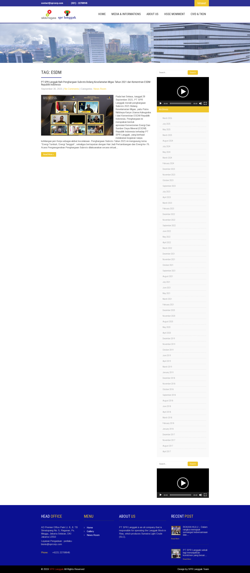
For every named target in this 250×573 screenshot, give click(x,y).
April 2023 (167, 197)
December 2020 (169, 310)
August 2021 (168, 276)
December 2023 (169, 169)
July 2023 (166, 191)
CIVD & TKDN (198, 14)
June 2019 (167, 355)
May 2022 (166, 237)
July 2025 (166, 124)
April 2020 (167, 333)
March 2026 (167, 118)
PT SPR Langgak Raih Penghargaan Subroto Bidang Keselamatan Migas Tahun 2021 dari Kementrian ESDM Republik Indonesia (95, 83)
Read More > (48, 154)
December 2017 (169, 434)
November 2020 (169, 316)
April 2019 (167, 361)
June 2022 (167, 231)
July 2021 (166, 282)
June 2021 (167, 287)
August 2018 (168, 400)
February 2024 (168, 163)
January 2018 (168, 429)
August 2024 (168, 141)
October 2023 (168, 180)
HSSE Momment (174, 14)
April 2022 (167, 242)
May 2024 (166, 152)
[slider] (180, 103)
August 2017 (168, 446)
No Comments (71, 89)
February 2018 (168, 423)
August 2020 (168, 321)
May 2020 (166, 327)
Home (102, 14)
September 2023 (169, 186)
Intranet (201, 3)
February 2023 (168, 208)
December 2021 (169, 254)
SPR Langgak (56, 569)
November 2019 (169, 344)
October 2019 (168, 350)
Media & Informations (126, 14)
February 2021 (168, 304)
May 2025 (166, 129)
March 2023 (167, 203)
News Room (99, 89)
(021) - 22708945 (79, 3)
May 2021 (166, 293)
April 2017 (167, 451)
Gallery (90, 531)
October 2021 (168, 265)
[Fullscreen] (205, 103)
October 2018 (168, 389)
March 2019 (167, 367)
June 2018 (167, 406)
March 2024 (167, 158)
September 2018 (169, 395)
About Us (152, 14)
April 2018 (167, 412)
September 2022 (169, 225)
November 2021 (169, 259)
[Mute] (200, 103)
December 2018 (169, 378)
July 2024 (166, 146)
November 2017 (169, 440)
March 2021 (167, 299)
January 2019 (168, 372)
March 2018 (167, 417)
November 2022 (169, 220)
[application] (183, 91)
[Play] (160, 103)
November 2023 (169, 175)
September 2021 (169, 271)
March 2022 (167, 248)
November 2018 (169, 384)
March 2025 (167, 135)
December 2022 (169, 214)
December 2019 (169, 338)
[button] (183, 91)
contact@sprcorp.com (52, 3)
